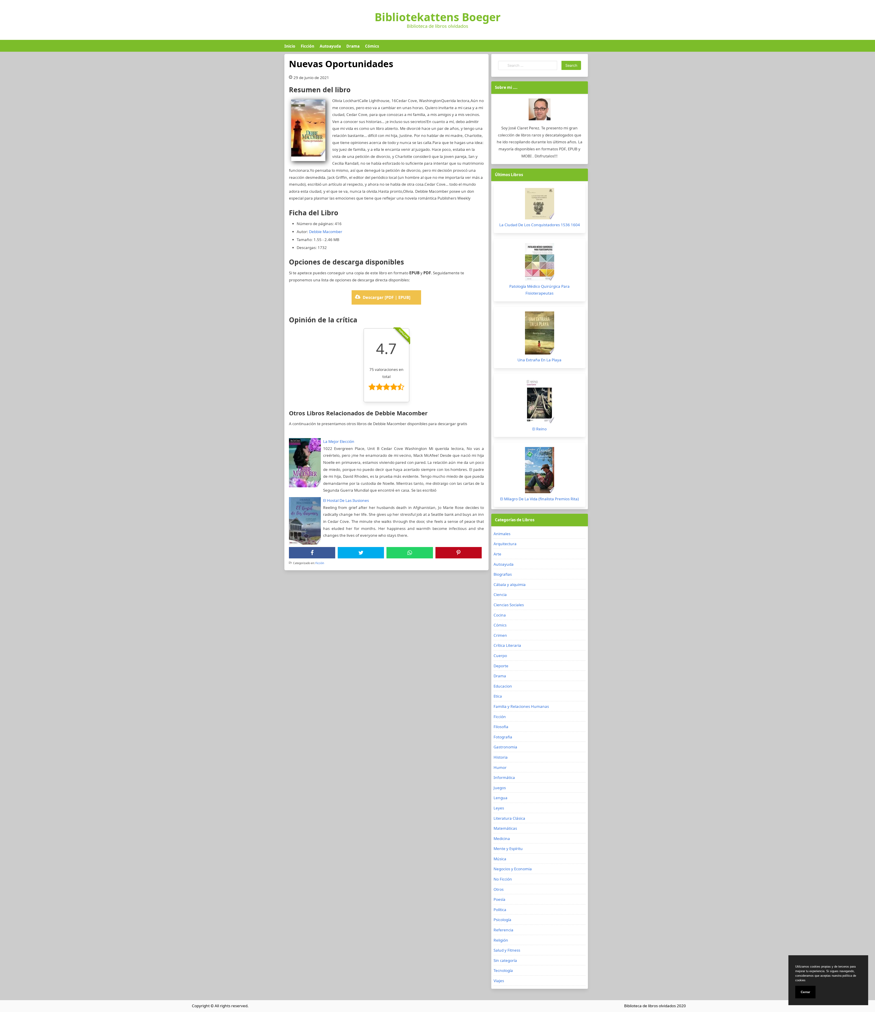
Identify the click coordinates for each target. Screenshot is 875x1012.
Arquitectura (505, 543)
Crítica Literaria (507, 645)
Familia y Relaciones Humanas (521, 706)
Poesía (499, 899)
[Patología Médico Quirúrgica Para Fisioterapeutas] (539, 263)
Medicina (502, 838)
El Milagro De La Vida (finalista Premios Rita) (539, 498)
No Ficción (503, 879)
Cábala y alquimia (510, 584)
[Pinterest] (458, 552)
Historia (501, 757)
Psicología (502, 919)
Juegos (500, 787)
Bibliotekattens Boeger (438, 17)
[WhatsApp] (409, 552)
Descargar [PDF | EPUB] (386, 297)
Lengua (500, 797)
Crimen (500, 635)
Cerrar (805, 992)
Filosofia (501, 726)
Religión (501, 940)
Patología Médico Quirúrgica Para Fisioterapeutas (539, 290)
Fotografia (503, 737)
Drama (353, 46)
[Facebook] (312, 552)
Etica (498, 696)
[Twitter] (360, 552)
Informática (504, 777)
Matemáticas (505, 828)
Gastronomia (505, 747)
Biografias (503, 574)
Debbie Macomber (325, 231)
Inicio (289, 46)
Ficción (307, 46)
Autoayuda (330, 46)
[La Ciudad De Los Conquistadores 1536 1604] (539, 205)
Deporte (501, 665)
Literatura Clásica (509, 818)
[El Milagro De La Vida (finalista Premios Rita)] (539, 471)
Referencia (503, 929)
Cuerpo (500, 655)
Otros (499, 889)
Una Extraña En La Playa (539, 359)
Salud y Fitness (507, 950)
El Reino (539, 429)
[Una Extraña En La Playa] (539, 334)
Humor (500, 767)
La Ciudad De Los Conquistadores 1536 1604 (539, 224)
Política (500, 909)
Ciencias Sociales (509, 604)
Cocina (500, 615)
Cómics (372, 46)
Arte (497, 554)
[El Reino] (539, 402)
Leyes (499, 808)
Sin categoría (505, 960)
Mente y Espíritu (508, 848)
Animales (502, 533)
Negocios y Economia (513, 868)
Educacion (503, 686)
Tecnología (503, 970)
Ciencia (500, 594)
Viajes (499, 980)
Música (500, 858)
